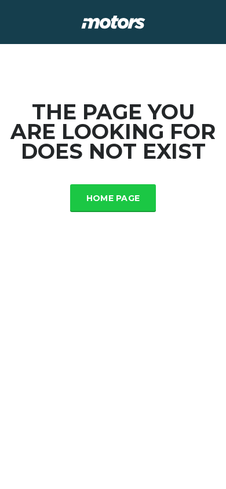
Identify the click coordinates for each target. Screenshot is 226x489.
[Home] (113, 21)
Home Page (113, 198)
